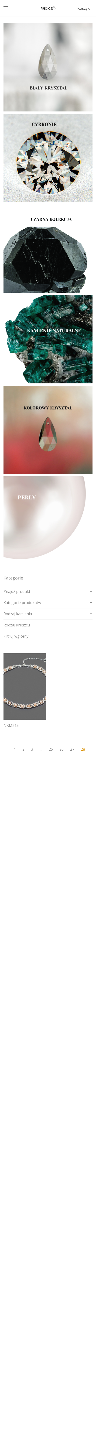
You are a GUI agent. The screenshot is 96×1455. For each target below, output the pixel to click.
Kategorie (13, 578)
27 (72, 749)
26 (61, 749)
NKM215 (11, 725)
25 (51, 749)
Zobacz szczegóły (14, 731)
